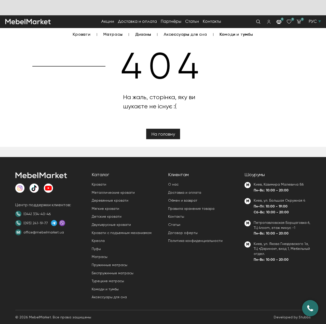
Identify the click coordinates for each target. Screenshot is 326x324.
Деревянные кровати (110, 200)
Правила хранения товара (191, 208)
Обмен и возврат (182, 200)
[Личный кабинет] (269, 22)
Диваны (143, 34)
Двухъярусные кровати (111, 225)
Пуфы (96, 249)
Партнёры (171, 21)
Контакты (212, 21)
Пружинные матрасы (109, 265)
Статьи (192, 21)
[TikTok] (34, 188)
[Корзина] (298, 21)
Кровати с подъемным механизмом (122, 233)
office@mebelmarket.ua (43, 232)
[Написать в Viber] (62, 223)
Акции (107, 21)
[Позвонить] (310, 308)
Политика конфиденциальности (195, 241)
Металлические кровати (113, 192)
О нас (173, 184)
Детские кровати (106, 216)
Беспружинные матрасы (112, 273)
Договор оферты (183, 233)
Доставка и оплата (137, 21)
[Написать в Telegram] (54, 223)
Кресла (98, 241)
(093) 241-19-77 (35, 223)
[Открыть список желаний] (289, 22)
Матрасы (113, 34)
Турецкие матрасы (108, 281)
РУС (313, 21)
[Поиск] (258, 22)
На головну (163, 134)
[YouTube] (48, 188)
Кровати (82, 34)
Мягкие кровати (105, 208)
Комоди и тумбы (236, 34)
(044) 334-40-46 (37, 214)
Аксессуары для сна (185, 34)
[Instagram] (19, 188)
